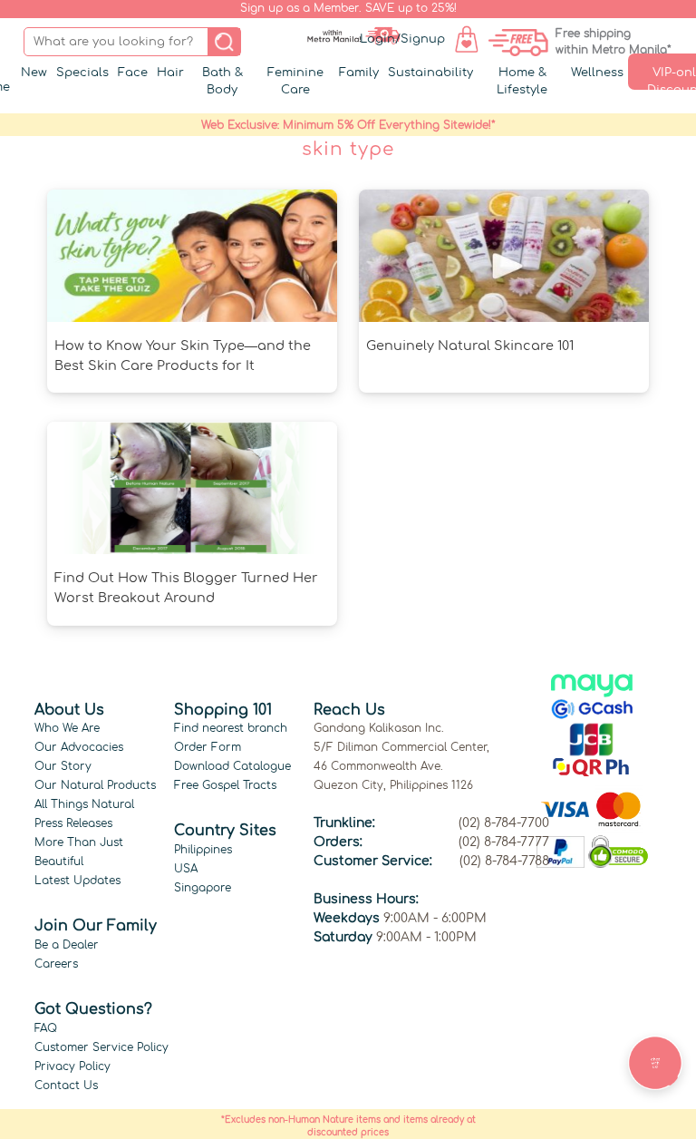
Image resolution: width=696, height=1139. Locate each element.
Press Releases (73, 823)
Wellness (597, 72)
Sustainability (430, 72)
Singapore (202, 887)
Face (133, 72)
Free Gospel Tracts (225, 785)
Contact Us (66, 1085)
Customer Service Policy (101, 1047)
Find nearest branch (230, 728)
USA (186, 868)
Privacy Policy (72, 1066)
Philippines (203, 849)
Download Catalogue (232, 766)
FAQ (45, 1028)
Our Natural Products (95, 785)
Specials (82, 72)
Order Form (207, 747)
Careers (56, 964)
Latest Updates (77, 880)
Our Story (63, 766)
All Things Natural (84, 804)
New (34, 72)
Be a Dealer (66, 945)
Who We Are (67, 728)
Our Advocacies (78, 747)
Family (359, 72)
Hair (170, 72)
